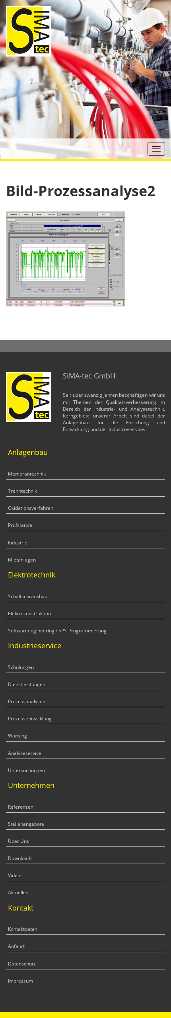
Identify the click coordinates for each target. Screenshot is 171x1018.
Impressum (20, 980)
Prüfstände (20, 525)
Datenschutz (22, 963)
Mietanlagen (22, 559)
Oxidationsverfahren (30, 508)
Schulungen (21, 667)
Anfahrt (16, 946)
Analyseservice (24, 753)
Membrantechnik (27, 473)
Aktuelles (18, 892)
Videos (15, 875)
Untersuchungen (26, 770)
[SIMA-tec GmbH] (28, 30)
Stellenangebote (26, 824)
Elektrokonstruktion (29, 613)
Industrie (17, 542)
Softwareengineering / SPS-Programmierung (57, 630)
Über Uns (18, 841)
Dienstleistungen (26, 684)
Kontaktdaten (22, 929)
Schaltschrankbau (27, 596)
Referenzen (20, 806)
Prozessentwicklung (30, 718)
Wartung (17, 735)
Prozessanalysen (26, 701)
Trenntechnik (22, 491)
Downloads (20, 858)
